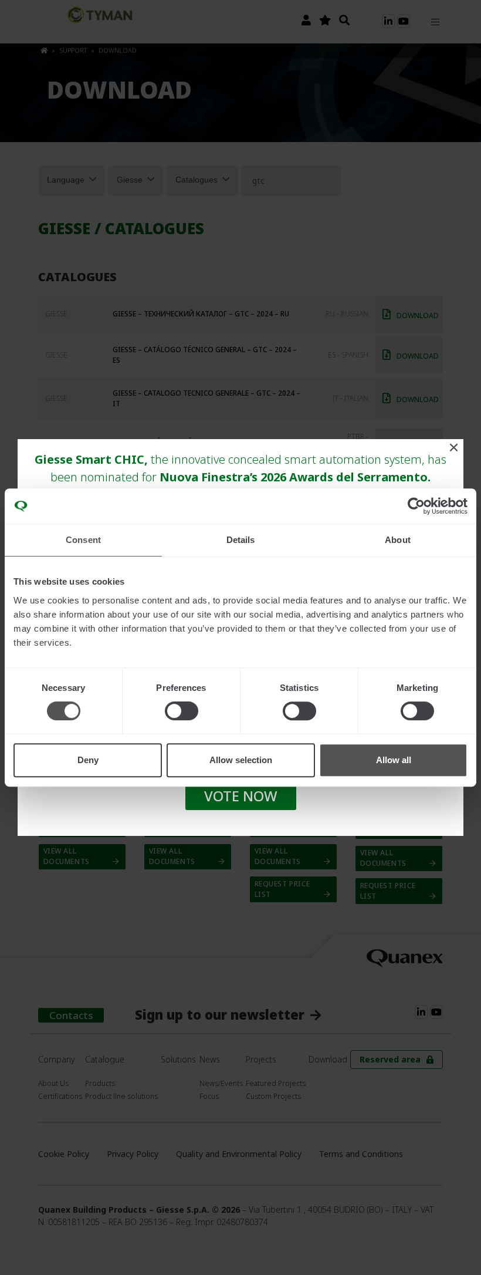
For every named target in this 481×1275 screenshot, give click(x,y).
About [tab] (398, 540)
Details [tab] (240, 540)
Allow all (393, 760)
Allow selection (240, 760)
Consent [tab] (83, 540)
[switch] (181, 710)
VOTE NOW (240, 795)
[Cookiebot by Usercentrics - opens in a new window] (416, 506)
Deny (88, 760)
